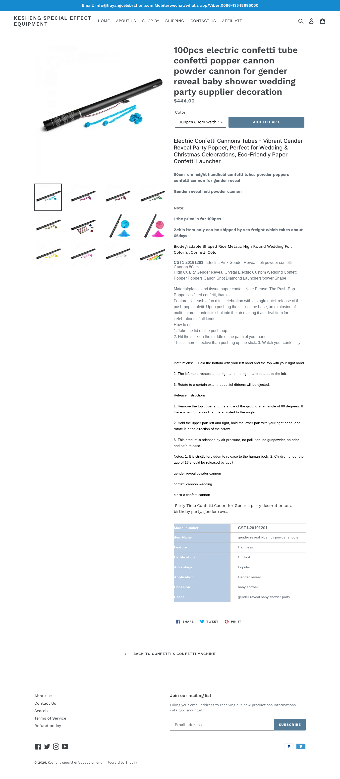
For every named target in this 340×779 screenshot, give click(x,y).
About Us (43, 695)
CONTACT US (203, 20)
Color (180, 112)
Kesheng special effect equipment (53, 21)
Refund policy (47, 725)
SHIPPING (174, 20)
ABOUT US (126, 20)
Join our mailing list (190, 695)
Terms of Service (50, 718)
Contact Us (45, 703)
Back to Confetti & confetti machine (173, 654)
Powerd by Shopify (122, 762)
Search (41, 710)
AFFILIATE (232, 20)
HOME (104, 20)
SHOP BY (150, 20)
